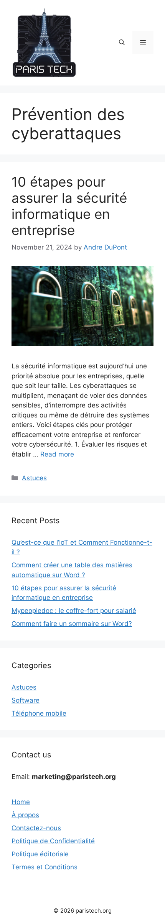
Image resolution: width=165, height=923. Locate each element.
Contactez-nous (36, 828)
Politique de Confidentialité (53, 841)
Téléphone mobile (39, 713)
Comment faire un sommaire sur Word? (72, 623)
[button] (121, 42)
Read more (57, 454)
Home (21, 802)
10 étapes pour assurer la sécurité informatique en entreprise (69, 206)
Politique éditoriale (40, 854)
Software (26, 700)
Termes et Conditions (45, 867)
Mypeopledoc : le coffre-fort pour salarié (74, 610)
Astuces (34, 478)
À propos (25, 815)
